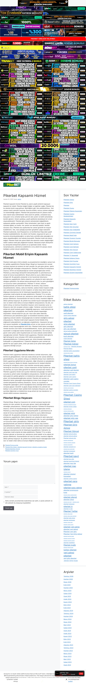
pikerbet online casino (70, 478)
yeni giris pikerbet (70, 558)
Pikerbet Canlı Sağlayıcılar (72, 252)
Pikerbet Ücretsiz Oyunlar (72, 238)
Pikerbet (66, 205)
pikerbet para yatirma (70, 483)
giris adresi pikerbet (69, 319)
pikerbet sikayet (70, 497)
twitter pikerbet (70, 550)
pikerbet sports (75, 502)
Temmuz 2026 (68, 576)
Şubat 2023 (68, 662)
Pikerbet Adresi (69, 200)
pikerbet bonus (70, 365)
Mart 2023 (67, 659)
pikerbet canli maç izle (70, 372)
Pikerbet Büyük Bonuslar (72, 241)
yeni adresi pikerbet (69, 554)
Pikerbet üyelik (70, 545)
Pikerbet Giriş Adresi (11, 447)
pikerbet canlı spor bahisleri (72, 385)
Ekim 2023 (67, 639)
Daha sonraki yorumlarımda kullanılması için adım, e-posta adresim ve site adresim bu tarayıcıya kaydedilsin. (28, 502)
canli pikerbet (68, 313)
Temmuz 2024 (68, 613)
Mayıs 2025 (67, 590)
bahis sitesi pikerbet (70, 309)
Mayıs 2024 (67, 619)
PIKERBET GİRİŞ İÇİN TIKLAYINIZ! (43, 39)
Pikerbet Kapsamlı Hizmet (72, 267)
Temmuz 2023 (68, 648)
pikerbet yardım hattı (68, 522)
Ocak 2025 (67, 596)
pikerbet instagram (69, 451)
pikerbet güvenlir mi (70, 447)
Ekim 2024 (67, 605)
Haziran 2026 (68, 579)
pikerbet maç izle (70, 463)
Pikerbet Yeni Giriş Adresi (73, 534)
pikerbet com (69, 402)
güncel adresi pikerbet (70, 331)
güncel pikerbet (71, 333)
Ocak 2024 (67, 631)
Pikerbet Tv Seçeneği (71, 255)
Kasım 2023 (68, 636)
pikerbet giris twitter (71, 416)
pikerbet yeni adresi (71, 529)
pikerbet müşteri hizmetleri (70, 475)
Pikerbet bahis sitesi (72, 357)
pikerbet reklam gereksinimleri (70, 495)
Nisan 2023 (67, 656)
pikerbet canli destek (71, 370)
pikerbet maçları (67, 472)
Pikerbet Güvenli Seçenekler (73, 272)
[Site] (21, 65)
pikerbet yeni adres (72, 527)
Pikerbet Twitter (71, 511)
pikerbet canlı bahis (69, 374)
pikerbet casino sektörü (69, 392)
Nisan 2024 (67, 622)
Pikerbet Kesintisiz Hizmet (12, 449)
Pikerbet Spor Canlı (70, 224)
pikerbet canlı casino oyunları (71, 380)
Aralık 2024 (67, 599)
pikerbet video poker (68, 513)
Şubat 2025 (67, 593)
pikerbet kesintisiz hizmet (71, 461)
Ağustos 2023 (68, 645)
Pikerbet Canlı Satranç (71, 244)
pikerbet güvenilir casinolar (69, 442)
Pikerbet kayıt (71, 456)
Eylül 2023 (67, 642)
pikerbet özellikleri (69, 542)
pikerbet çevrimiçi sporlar (69, 540)
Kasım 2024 (68, 602)
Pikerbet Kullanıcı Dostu (71, 258)
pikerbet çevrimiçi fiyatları (69, 538)
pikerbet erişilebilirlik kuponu (70, 404)
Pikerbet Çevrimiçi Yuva (12, 450)
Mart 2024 (67, 625)
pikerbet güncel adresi (70, 436)
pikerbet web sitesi (69, 518)
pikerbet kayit (68, 453)
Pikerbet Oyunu (69, 208)
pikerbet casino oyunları (71, 390)
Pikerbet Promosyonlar (11, 445)
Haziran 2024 (68, 616)
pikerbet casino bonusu (69, 387)
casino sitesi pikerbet (70, 315)
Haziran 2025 (68, 588)
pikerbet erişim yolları (70, 406)
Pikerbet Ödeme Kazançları (73, 211)
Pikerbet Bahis (68, 348)
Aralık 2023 (67, 633)
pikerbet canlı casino (70, 376)
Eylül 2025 (67, 585)
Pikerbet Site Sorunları (71, 227)
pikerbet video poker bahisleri (70, 516)
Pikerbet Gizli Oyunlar (71, 261)
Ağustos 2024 (68, 610)
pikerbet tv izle (68, 509)
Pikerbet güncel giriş (70, 438)
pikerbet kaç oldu (69, 459)
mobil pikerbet (68, 338)
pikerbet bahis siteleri (68, 353)
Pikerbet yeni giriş (70, 532)
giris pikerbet (68, 326)
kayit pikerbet (68, 336)
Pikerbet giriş (71, 421)
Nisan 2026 (67, 582)
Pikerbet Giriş (68, 202)
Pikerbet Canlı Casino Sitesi (72, 383)
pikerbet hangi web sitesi (69, 449)
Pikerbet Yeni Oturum (71, 250)
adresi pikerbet (68, 304)
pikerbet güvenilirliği (68, 444)
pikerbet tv (68, 506)
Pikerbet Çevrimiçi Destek (72, 232)
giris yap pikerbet (70, 329)
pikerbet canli (70, 367)
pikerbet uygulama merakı (39, 447)
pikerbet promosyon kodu (71, 491)
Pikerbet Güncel (71, 431)
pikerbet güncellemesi (68, 440)
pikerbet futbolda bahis (69, 411)
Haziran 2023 (68, 651)
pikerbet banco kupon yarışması (70, 362)
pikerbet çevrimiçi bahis (69, 536)
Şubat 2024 (68, 628)
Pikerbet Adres (70, 341)
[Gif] (43, 89)
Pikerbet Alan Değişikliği (72, 230)
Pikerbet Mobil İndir (70, 235)
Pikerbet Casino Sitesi (73, 396)
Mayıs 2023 (67, 653)
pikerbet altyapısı (76, 346)
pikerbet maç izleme (70, 468)
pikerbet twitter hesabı (71, 560)
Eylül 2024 (67, 608)
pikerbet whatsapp (69, 520)
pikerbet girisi (69, 413)
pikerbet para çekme (73, 488)
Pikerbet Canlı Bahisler (71, 247)
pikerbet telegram (69, 504)
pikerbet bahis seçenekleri (72, 351)
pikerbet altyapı (67, 346)
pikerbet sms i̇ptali (68, 502)
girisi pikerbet (69, 324)
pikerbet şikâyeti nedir (68, 547)
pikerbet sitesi (69, 499)
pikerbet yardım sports (68, 524)
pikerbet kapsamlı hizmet (24, 447)
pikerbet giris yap (71, 418)
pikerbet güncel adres (70, 434)
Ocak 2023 (67, 665)
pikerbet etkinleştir (68, 408)
